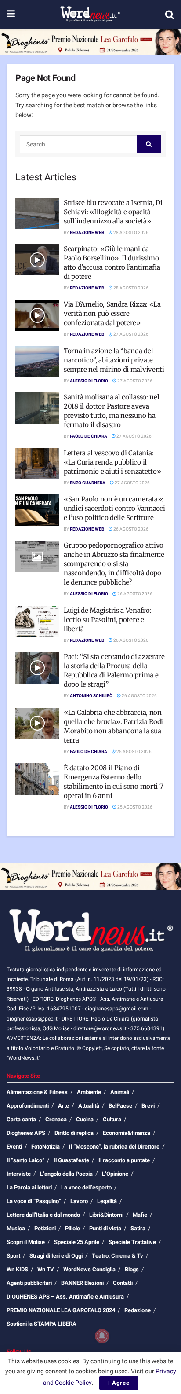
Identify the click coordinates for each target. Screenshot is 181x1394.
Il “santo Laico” (25, 1160)
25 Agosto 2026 (134, 752)
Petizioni (45, 1228)
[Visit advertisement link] (90, 42)
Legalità (107, 1201)
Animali (119, 1092)
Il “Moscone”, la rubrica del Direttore (114, 1146)
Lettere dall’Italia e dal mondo (43, 1215)
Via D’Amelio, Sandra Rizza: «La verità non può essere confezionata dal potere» (112, 313)
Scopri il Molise (26, 1242)
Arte (63, 1105)
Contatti (123, 1283)
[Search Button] (169, 14)
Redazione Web (87, 233)
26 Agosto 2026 (130, 529)
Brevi (148, 1105)
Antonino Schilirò (91, 696)
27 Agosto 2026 (130, 334)
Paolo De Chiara (88, 436)
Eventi (14, 1146)
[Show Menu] (11, 14)
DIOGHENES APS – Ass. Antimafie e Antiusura (65, 1296)
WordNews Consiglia (89, 1269)
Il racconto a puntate (124, 1160)
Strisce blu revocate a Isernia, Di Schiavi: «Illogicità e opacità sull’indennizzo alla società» (113, 211)
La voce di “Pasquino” (34, 1201)
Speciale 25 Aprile (76, 1242)
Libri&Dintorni (106, 1215)
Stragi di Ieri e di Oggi (56, 1255)
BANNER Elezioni (82, 1283)
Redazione (137, 1310)
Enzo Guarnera (87, 483)
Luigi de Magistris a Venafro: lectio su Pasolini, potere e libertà (107, 619)
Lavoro (79, 1201)
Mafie (140, 1215)
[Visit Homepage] (89, 14)
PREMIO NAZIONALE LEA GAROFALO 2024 (61, 1310)
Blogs (132, 1269)
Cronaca (56, 1119)
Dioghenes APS (26, 1133)
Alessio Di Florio (89, 381)
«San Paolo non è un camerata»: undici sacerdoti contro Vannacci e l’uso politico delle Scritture (114, 508)
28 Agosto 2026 (130, 233)
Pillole (72, 1228)
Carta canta (21, 1119)
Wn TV (45, 1269)
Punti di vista (105, 1228)
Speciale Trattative (132, 1242)
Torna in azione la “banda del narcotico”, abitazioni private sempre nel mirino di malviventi (114, 360)
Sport (13, 1255)
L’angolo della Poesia (66, 1174)
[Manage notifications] (102, 1336)
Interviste (19, 1174)
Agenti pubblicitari (29, 1283)
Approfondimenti (28, 1105)
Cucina (85, 1119)
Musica (16, 1228)
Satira (137, 1228)
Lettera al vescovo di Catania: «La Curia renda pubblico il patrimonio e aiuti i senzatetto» (112, 462)
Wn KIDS (17, 1269)
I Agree (119, 1383)
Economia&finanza (126, 1133)
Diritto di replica (74, 1133)
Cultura (112, 1119)
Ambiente (89, 1092)
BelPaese (120, 1105)
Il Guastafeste (71, 1160)
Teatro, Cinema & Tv (117, 1255)
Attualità (88, 1105)
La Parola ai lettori (29, 1187)
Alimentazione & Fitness (37, 1092)
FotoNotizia (45, 1146)
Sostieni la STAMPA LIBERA (41, 1324)
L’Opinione (115, 1174)
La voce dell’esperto (86, 1187)
